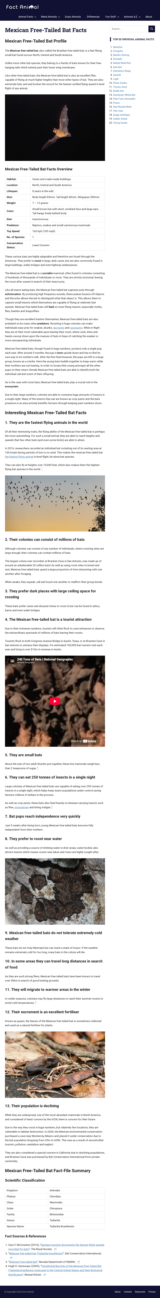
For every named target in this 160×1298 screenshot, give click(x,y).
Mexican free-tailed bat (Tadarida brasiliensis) (36, 1253)
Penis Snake (120, 82)
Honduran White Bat (124, 94)
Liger (116, 78)
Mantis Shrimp (121, 55)
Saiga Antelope (121, 114)
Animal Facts (25, 16)
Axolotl (117, 75)
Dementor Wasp (122, 70)
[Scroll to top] (155, 1293)
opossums (76, 327)
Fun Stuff (110, 16)
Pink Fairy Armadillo (124, 98)
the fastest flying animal (19, 456)
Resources (140, 1292)
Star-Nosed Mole (122, 106)
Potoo (116, 102)
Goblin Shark (120, 118)
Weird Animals (49, 16)
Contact (128, 1292)
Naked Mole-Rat (122, 63)
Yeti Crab (118, 110)
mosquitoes (22, 807)
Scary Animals (73, 16)
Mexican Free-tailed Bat (23, 1261)
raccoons (58, 327)
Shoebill (117, 58)
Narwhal (117, 47)
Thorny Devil (120, 87)
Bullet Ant (118, 90)
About (148, 16)
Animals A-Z (130, 16)
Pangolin (118, 51)
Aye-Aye (117, 67)
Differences (93, 16)
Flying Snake (120, 122)
